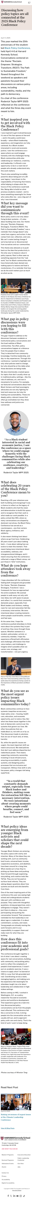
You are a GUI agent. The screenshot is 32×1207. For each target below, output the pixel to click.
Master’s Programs (8, 1155)
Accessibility (6, 1179)
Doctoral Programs (8, 1160)
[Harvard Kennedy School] (11, 2)
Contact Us (5, 1173)
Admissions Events (8, 1163)
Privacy (4, 1176)
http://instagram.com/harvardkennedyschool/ (21, 1196)
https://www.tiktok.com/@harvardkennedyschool (24, 1196)
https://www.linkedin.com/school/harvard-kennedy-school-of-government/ (14, 1195)
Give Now (21, 1163)
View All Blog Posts (7, 1128)
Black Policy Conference (17, 48)
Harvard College (16, 1190)
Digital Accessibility (8, 1183)
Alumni (4, 1167)
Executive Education (24, 1155)
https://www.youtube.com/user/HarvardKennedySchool (17, 1196)
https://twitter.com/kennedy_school (11, 1196)
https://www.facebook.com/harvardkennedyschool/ (8, 1195)
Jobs (19, 1167)
